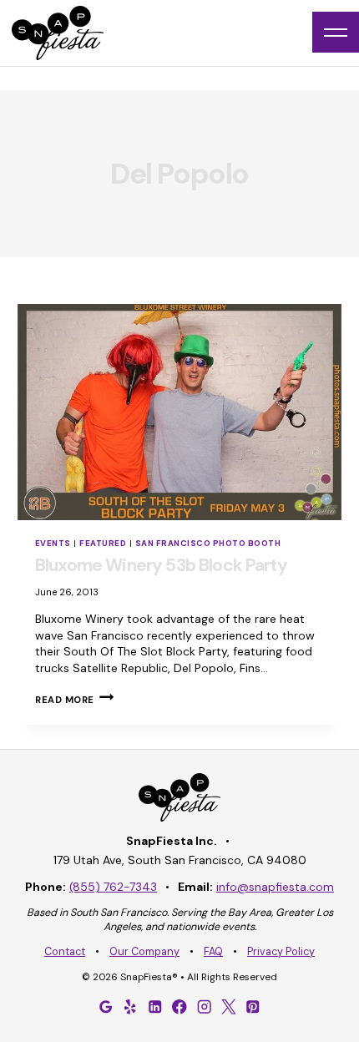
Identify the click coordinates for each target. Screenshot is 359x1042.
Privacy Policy (281, 952)
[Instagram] (203, 1007)
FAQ (213, 952)
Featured (102, 543)
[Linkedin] (155, 1007)
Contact (64, 952)
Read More (74, 700)
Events (53, 543)
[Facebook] (179, 1007)
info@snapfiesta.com (275, 886)
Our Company (144, 952)
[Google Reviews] (106, 1007)
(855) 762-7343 (113, 886)
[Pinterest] (253, 1007)
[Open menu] (335, 32)
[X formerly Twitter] (228, 1007)
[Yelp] (130, 1007)
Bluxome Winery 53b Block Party (161, 565)
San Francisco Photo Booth (208, 543)
